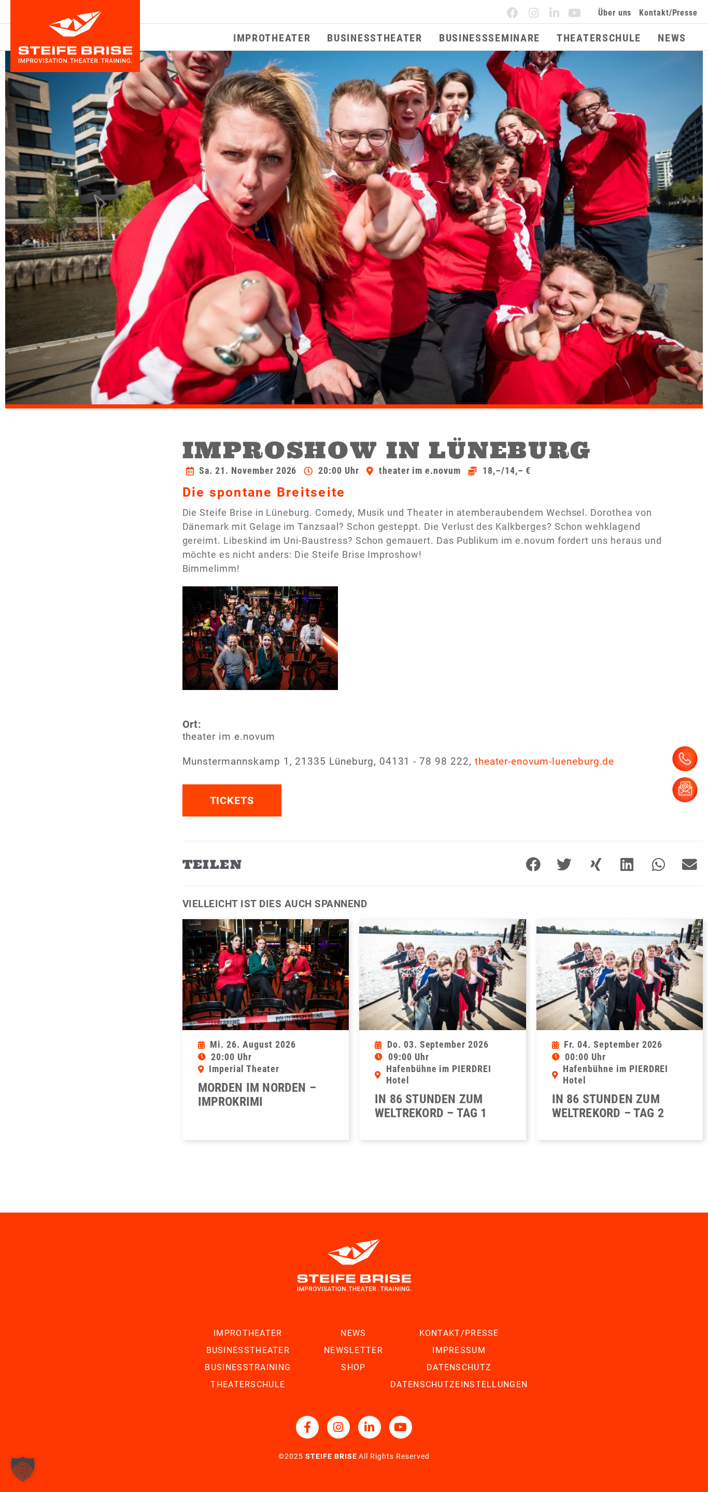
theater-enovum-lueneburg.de (545, 761)
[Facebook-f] (307, 1427)
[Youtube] (575, 13)
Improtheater (271, 38)
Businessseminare (489, 38)
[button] (533, 865)
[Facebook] (513, 13)
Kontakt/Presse (668, 13)
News (672, 38)
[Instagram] (534, 13)
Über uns (614, 13)
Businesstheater (374, 38)
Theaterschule (599, 38)
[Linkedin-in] (554, 13)
